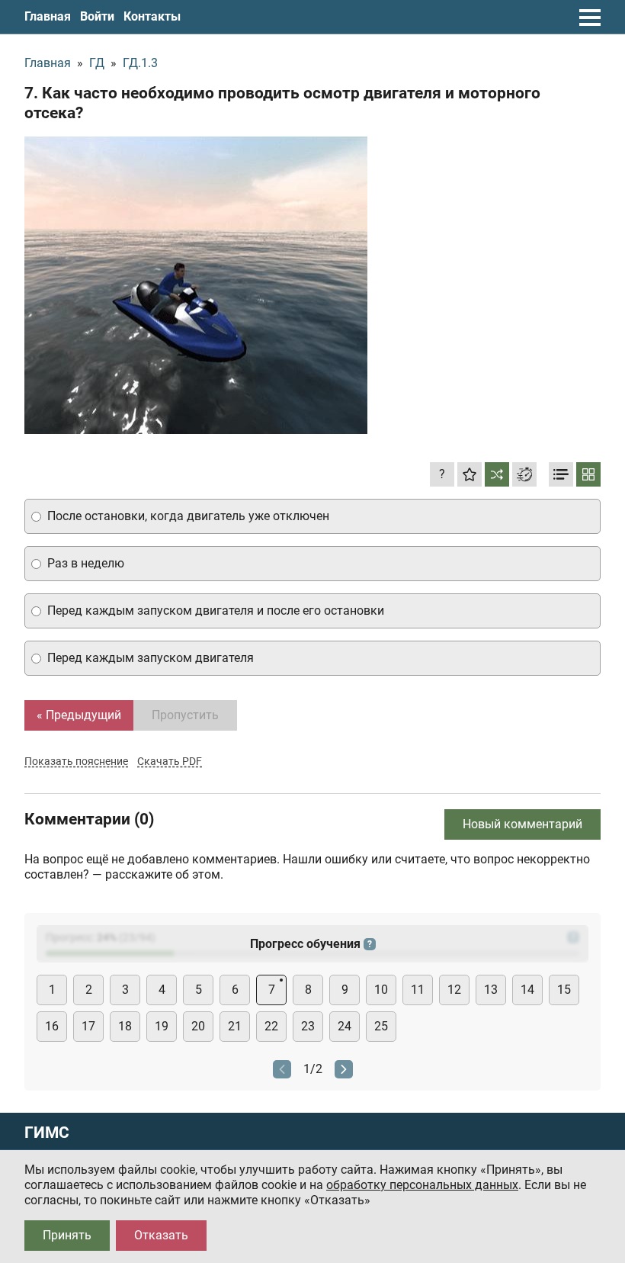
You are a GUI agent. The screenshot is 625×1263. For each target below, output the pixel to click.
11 (418, 989)
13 (491, 989)
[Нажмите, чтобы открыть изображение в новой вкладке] (195, 285)
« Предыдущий (79, 715)
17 (88, 1026)
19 (161, 1026)
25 (381, 1026)
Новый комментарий (522, 824)
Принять (67, 1235)
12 (454, 989)
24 (344, 1026)
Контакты (152, 16)
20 (198, 1026)
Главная (47, 16)
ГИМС (46, 1133)
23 (308, 1026)
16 (52, 1026)
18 (125, 1026)
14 (527, 989)
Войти (97, 16)
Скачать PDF (169, 761)
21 (235, 1026)
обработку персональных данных (422, 1185)
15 (564, 989)
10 (381, 989)
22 (271, 1026)
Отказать (161, 1235)
